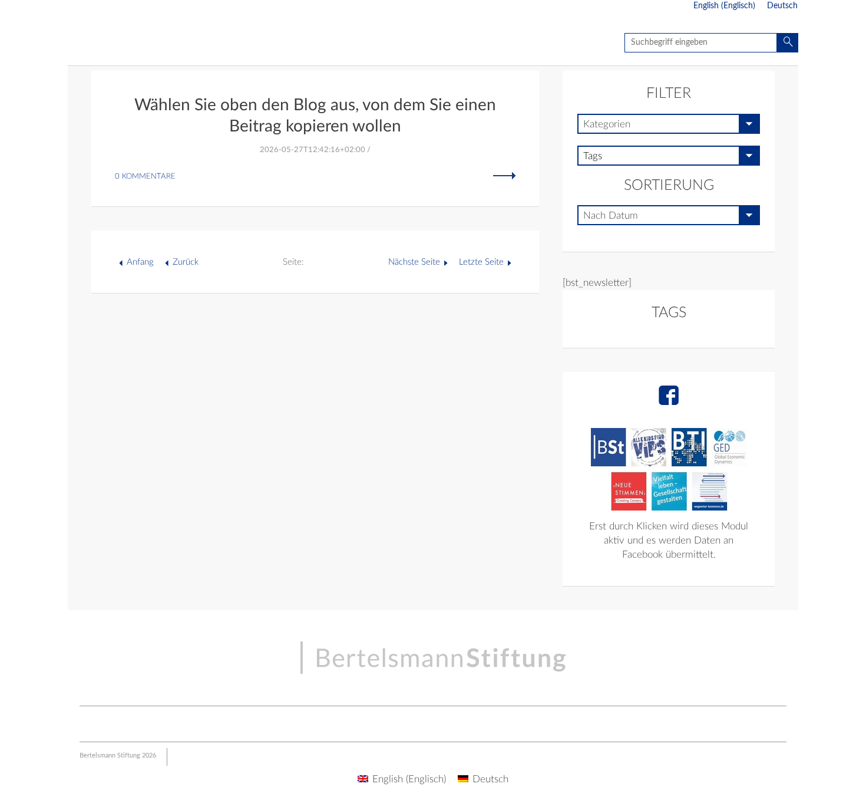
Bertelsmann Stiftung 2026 (118, 755)
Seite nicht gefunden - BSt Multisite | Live (137, 44)
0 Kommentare (145, 176)
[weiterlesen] (504, 175)
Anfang (140, 262)
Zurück (186, 262)
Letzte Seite (481, 262)
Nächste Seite (414, 262)
